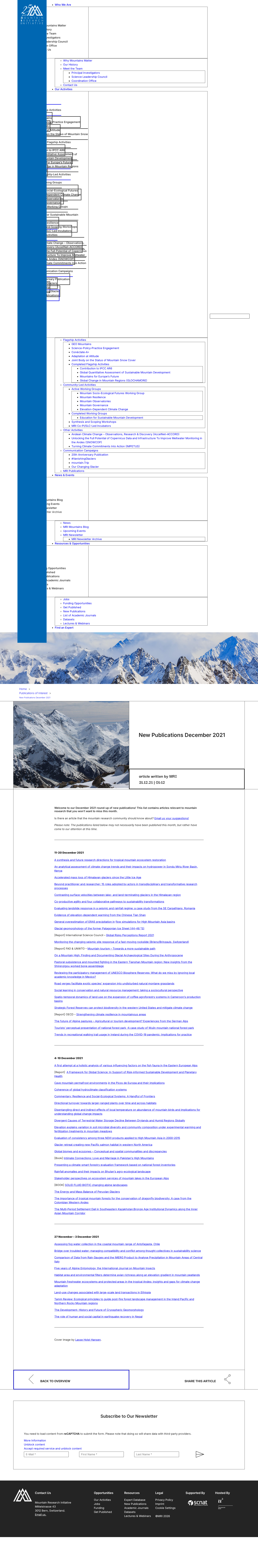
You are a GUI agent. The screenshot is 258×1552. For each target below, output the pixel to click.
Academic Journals (136, 1507)
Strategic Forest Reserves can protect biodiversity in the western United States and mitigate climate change (123, 1007)
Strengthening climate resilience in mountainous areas (111, 1014)
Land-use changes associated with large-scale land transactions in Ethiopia (102, 1292)
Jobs (97, 1503)
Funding (99, 1507)
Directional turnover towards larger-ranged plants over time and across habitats (105, 1103)
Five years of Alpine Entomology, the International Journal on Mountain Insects (104, 1268)
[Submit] (198, 1454)
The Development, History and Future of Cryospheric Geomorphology (99, 1309)
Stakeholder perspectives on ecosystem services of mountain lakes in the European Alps (111, 1178)
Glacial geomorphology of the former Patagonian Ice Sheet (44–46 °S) (99, 928)
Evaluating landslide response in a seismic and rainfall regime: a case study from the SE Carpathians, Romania (124, 908)
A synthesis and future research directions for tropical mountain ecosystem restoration (110, 860)
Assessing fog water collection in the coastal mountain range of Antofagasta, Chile (107, 1244)
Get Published (103, 1511)
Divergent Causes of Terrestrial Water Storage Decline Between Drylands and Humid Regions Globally (119, 1120)
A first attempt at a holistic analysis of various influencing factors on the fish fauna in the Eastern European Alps (126, 1065)
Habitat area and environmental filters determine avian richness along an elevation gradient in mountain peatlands (127, 1275)
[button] (131, 5)
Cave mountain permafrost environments (80, 1082)
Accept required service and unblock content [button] (53, 1448)
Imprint (159, 1503)
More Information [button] (35, 1440)
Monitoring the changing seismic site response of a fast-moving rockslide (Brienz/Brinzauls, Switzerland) (121, 941)
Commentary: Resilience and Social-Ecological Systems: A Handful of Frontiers (104, 1096)
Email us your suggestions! (171, 818)
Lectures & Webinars (137, 1516)
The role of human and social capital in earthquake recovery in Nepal (98, 1316)
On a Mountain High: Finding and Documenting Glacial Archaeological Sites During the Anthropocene (118, 955)
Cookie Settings (165, 1507)
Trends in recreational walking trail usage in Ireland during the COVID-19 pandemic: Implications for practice (123, 1034)
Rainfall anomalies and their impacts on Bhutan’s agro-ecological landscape (102, 1171)
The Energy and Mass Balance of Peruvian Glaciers (87, 1191)
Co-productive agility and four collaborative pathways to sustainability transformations (109, 901)
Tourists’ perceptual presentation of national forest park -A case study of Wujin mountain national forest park (124, 1027)
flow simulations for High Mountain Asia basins (145, 921)
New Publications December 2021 (34, 697)
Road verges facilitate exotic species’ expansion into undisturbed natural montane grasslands (114, 983)
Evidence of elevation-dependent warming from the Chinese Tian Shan (100, 915)
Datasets (130, 1511)
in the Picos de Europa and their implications (136, 1082)
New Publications (135, 1503)
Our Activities (102, 1499)
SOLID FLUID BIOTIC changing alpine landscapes (96, 1185)
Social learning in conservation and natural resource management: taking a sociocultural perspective (118, 990)
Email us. (40, 1514)
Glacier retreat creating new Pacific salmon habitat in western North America (103, 1144)
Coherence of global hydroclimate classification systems (90, 1089)
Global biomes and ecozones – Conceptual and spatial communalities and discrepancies (110, 1151)
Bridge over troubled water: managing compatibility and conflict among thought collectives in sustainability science (127, 1250)
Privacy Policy (164, 1499)
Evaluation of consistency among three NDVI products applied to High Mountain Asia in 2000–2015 (117, 1138)
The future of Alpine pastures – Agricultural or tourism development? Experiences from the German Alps (121, 1021)
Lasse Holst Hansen (88, 1339)
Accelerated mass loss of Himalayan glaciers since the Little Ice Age (97, 877)
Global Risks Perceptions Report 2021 (130, 935)
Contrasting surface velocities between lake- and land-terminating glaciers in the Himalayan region (117, 894)
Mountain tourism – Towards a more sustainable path (121, 948)
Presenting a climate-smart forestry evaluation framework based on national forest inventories (114, 1164)
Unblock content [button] (34, 1444)
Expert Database (134, 1499)
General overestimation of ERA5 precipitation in (84, 921)
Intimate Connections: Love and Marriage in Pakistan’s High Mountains (109, 1158)
